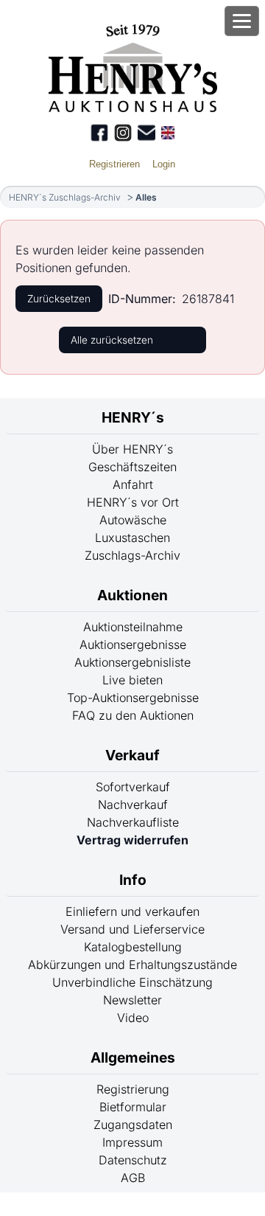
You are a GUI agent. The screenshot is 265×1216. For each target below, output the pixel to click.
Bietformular (132, 1106)
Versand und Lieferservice (132, 929)
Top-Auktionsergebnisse (133, 697)
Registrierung (132, 1089)
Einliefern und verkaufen (132, 911)
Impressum (132, 1142)
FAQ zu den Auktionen (133, 715)
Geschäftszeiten (132, 466)
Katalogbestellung (133, 946)
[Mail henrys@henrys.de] (146, 133)
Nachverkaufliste (133, 822)
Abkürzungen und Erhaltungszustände (132, 964)
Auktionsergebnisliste (132, 662)
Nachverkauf (133, 804)
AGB (133, 1177)
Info (132, 880)
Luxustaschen (132, 537)
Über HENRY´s (132, 449)
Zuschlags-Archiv (132, 555)
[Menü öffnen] (242, 21)
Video (133, 1017)
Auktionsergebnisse (133, 644)
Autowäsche (132, 520)
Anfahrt (133, 484)
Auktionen (132, 595)
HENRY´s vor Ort (133, 502)
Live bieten (132, 680)
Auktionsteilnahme (133, 626)
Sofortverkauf (133, 786)
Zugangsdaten (132, 1124)
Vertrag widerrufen (132, 840)
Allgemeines (133, 1057)
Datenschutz (133, 1160)
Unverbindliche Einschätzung (132, 982)
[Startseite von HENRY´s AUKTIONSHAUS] (133, 107)
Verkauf (132, 755)
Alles (146, 197)
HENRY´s (133, 417)
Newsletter (132, 1000)
